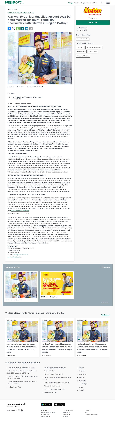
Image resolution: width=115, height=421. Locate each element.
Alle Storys (91, 18)
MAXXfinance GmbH (50, 392)
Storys (70, 3)
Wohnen (81, 377)
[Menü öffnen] (108, 2)
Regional (84, 3)
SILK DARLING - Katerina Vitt (53, 374)
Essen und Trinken (83, 56)
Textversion (66, 414)
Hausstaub (82, 380)
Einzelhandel (81, 51)
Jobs (86, 412)
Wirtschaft (80, 47)
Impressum (44, 410)
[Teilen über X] (13, 28)
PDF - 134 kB (27, 98)
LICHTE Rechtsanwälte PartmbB (54, 389)
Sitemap (65, 416)
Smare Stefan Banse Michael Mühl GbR (56, 383)
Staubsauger (83, 384)
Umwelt (81, 390)
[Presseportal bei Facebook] (16, 410)
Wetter (81, 387)
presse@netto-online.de (20, 255)
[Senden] (31, 28)
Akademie (66, 412)
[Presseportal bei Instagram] (21, 410)
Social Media (45, 416)
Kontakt (87, 410)
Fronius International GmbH (53, 386)
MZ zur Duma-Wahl (15, 387)
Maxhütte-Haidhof (82, 39)
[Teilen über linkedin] (26, 28)
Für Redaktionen (68, 410)
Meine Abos (93, 3)
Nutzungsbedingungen (48, 412)
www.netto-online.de (14, 257)
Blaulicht (77, 3)
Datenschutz (45, 414)
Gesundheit (82, 374)
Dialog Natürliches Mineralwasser (54, 367)
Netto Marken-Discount (94, 47)
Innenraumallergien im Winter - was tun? (21, 367)
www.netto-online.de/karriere (20, 210)
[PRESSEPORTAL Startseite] (14, 2)
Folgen (90, 22)
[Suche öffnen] (102, 2)
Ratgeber (82, 371)
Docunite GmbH (49, 371)
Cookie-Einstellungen (92, 414)
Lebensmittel (93, 51)
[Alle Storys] (93, 14)
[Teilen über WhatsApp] (18, 28)
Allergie (81, 367)
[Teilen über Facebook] (9, 28)
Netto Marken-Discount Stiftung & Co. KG (21, 13)
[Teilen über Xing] (22, 28)
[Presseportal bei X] (18, 410)
